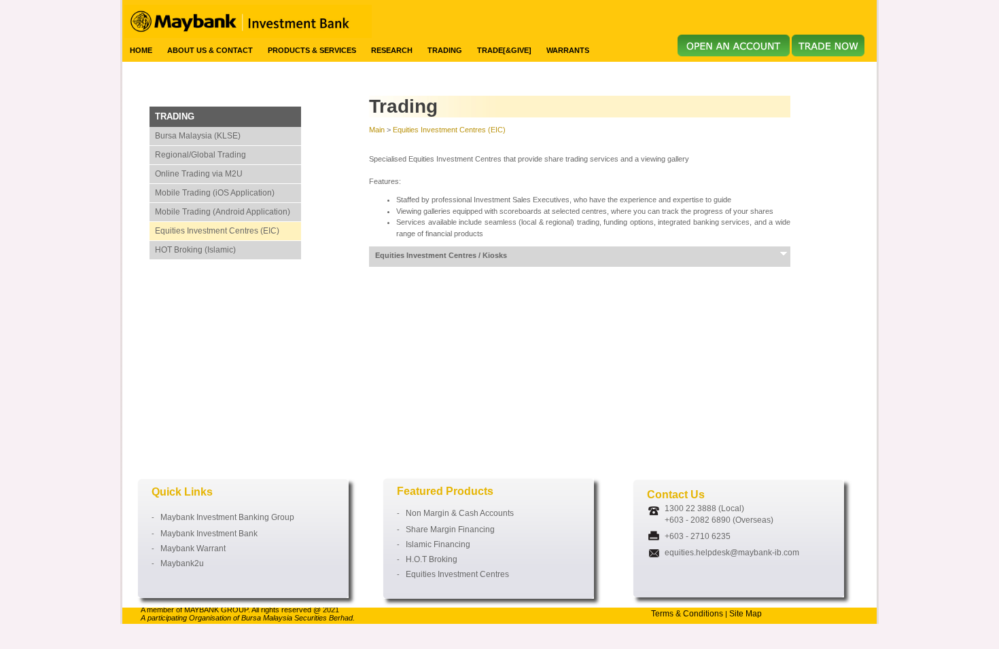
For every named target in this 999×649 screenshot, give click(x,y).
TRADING (174, 116)
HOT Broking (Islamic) (195, 250)
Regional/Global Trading (200, 155)
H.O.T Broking (428, 559)
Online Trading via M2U (199, 174)
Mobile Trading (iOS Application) (215, 193)
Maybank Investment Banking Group (224, 517)
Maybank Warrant (190, 548)
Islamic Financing (435, 544)
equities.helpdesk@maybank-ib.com (732, 552)
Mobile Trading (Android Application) (222, 212)
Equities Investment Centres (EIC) (217, 231)
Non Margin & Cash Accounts (457, 513)
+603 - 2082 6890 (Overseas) (719, 520)
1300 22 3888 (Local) (704, 508)
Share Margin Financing (447, 529)
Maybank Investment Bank (206, 533)
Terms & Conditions (687, 613)
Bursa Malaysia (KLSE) (198, 136)
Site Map (745, 613)
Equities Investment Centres (454, 574)
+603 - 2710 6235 (698, 536)
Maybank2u (179, 563)
